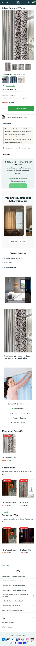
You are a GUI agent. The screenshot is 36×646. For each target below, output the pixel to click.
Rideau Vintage (23, 502)
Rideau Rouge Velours (25, 550)
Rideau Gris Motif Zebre (9, 458)
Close (7, 2)
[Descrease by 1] (6, 110)
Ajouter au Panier (21, 108)
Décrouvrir (5, 565)
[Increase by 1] (6, 107)
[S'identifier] (29, 2)
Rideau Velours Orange (9, 502)
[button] (8, 66)
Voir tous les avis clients (18, 241)
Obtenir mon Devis (18, 186)
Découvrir (5, 512)
